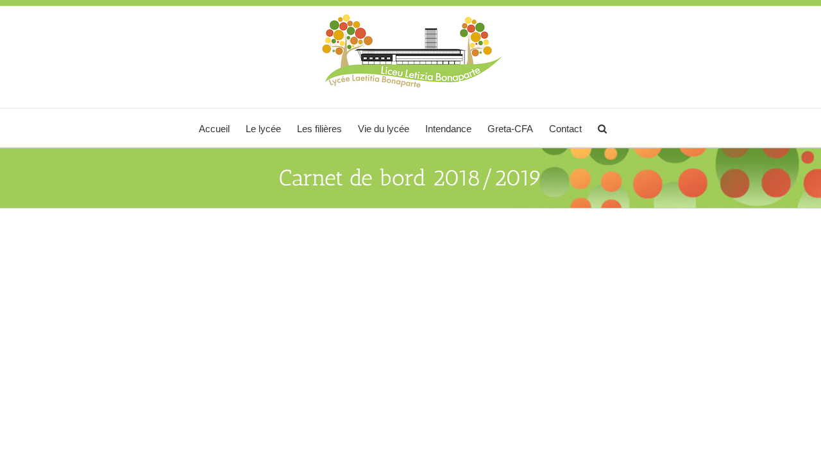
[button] (602, 127)
